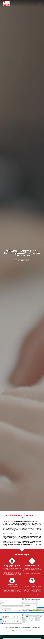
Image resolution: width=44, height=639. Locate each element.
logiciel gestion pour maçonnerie (11, 627)
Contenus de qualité (28, 630)
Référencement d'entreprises (17, 630)
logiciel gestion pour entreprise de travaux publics (27, 627)
